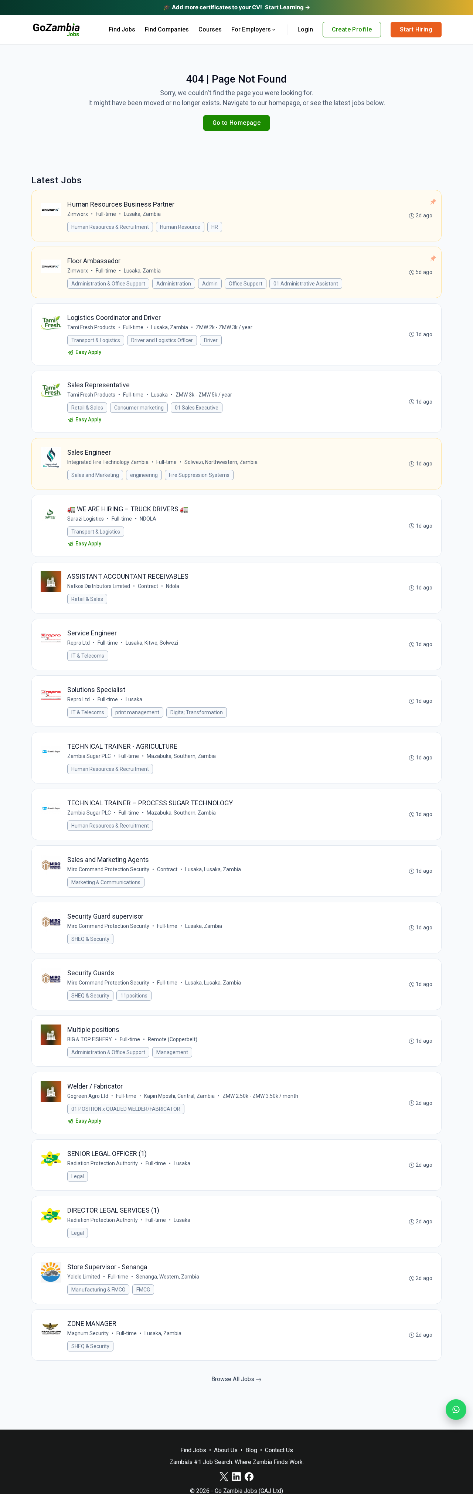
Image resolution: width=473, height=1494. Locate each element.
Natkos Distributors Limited (98, 586)
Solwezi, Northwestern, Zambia (221, 462)
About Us (226, 1450)
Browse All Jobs (233, 1379)
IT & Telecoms (87, 656)
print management (137, 712)
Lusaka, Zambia (142, 214)
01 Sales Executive (196, 408)
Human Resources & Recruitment (110, 227)
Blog (251, 1450)
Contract (148, 586)
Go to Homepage (236, 122)
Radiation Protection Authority (102, 1163)
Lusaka (159, 395)
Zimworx (77, 214)
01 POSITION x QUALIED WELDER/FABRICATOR (125, 1109)
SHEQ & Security (90, 939)
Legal (77, 1176)
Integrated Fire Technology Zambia (108, 462)
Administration (173, 284)
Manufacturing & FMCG (98, 1290)
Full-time (106, 214)
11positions (133, 996)
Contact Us (279, 1450)
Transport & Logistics (95, 340)
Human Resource (180, 227)
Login (305, 29)
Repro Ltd (78, 643)
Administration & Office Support (108, 284)
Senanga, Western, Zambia (167, 1277)
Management (172, 1052)
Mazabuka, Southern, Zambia (181, 756)
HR (214, 227)
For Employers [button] (251, 29)
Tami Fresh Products (91, 327)
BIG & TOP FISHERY (89, 1039)
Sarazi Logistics (85, 519)
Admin (210, 284)
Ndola (172, 586)
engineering (144, 475)
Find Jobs (122, 29)
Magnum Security (88, 1333)
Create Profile (352, 29)
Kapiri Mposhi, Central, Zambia (179, 1096)
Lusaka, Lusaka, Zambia (213, 869)
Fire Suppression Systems (199, 475)
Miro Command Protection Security (108, 869)
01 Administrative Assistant (305, 284)
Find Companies (167, 29)
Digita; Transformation (196, 712)
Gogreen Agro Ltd (87, 1096)
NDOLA (148, 519)
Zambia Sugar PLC (89, 756)
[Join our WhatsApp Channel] (456, 1409)
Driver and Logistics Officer (162, 340)
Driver (211, 340)
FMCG (143, 1290)
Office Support (245, 284)
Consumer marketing (139, 408)
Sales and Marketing (95, 475)
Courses (210, 29)
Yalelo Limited (83, 1277)
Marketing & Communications (105, 882)
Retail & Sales (87, 408)
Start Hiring (416, 29)
